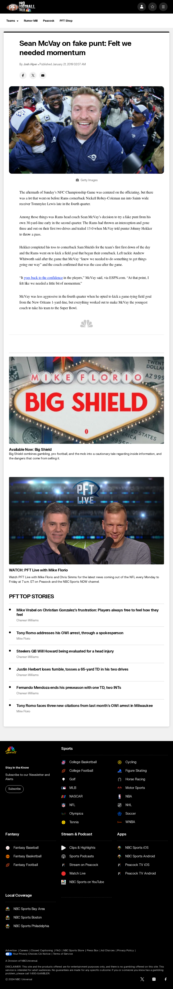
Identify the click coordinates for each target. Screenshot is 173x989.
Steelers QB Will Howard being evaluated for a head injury (65, 651)
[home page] (20, 7)
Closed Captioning (42, 950)
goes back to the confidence (43, 277)
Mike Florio (23, 639)
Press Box (93, 950)
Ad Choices (108, 950)
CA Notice (44, 954)
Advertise (11, 950)
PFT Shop (66, 21)
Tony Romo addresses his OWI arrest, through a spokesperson (69, 633)
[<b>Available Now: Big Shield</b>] (86, 400)
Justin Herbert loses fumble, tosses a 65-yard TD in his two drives (72, 669)
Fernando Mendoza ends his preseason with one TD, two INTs (68, 687)
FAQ (58, 950)
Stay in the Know (17, 767)
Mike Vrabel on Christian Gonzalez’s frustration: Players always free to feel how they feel (87, 612)
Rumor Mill (31, 21)
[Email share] (42, 75)
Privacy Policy (125, 950)
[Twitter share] (32, 75)
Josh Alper (30, 64)
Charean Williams (27, 620)
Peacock (48, 21)
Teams (10, 21)
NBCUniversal (29, 961)
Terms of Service (63, 954)
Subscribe (14, 789)
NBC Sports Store (73, 950)
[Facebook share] (23, 75)
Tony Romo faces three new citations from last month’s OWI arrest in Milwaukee (84, 706)
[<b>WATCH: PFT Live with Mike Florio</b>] (86, 520)
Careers (23, 950)
